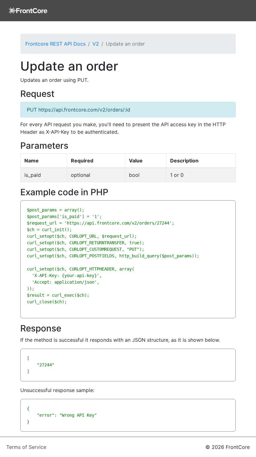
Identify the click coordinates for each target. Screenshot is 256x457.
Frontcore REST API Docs (55, 44)
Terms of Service (26, 447)
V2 (95, 44)
